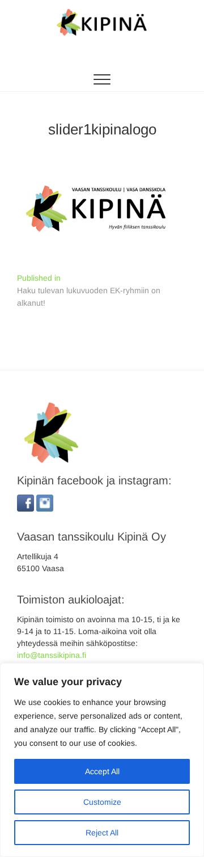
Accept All (102, 771)
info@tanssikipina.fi (51, 655)
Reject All (102, 832)
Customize (102, 802)
